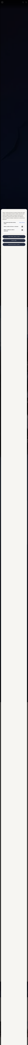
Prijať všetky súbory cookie (14, 236)
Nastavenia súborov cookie (14, 244)
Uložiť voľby (14, 240)
